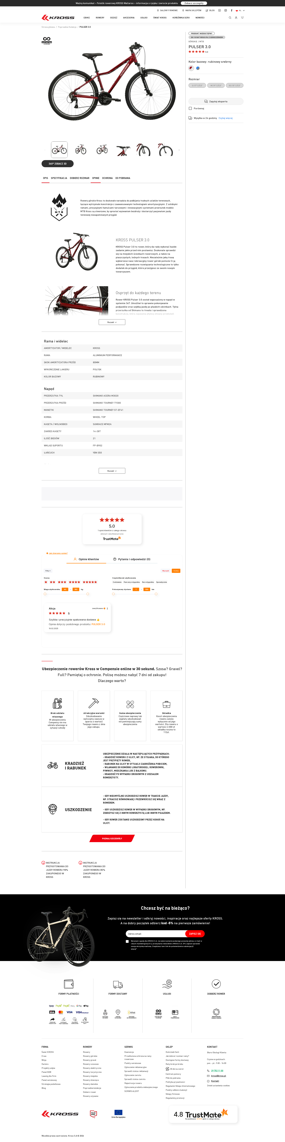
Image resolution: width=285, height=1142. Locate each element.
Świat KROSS (48, 1052)
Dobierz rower (89, 1092)
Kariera (45, 1064)
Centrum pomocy (173, 1073)
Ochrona (107, 178)
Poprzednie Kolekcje (67, 26)
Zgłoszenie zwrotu (132, 1075)
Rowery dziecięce (91, 1080)
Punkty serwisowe (132, 1063)
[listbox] (216, 85)
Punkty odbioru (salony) (176, 1089)
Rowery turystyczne (92, 1072)
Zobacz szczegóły (194, 3)
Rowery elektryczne (92, 1068)
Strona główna (48, 26)
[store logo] (58, 18)
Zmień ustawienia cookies (218, 1085)
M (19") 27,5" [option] (216, 85)
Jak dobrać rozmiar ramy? (177, 1056)
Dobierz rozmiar (79, 178)
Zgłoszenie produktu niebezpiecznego (141, 1087)
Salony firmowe (169, 10)
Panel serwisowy (49, 1080)
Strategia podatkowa (51, 1084)
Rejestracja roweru (133, 1083)
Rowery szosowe (91, 1064)
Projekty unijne (48, 1068)
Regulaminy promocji (175, 1097)
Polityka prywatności (175, 1081)
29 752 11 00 (217, 1070)
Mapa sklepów (193, 10)
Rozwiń (110, 322)
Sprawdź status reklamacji (136, 1071)
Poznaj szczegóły (112, 838)
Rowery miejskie (90, 1076)
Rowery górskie (90, 1056)
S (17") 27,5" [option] (197, 85)
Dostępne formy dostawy (177, 1060)
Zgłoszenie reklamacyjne (135, 1067)
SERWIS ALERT (131, 1091)
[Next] (179, 150)
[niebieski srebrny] (197, 68)
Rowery (86, 1052)
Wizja (44, 1060)
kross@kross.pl (218, 1075)
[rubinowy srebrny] (191, 68)
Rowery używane (90, 1096)
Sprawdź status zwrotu (134, 1079)
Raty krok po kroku (174, 1064)
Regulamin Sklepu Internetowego (180, 1085)
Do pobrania (122, 178)
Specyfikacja (59, 178)
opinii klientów (112, 530)
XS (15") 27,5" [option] (235, 85)
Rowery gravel (89, 1060)
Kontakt (215, 1081)
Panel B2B (46, 1072)
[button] (241, 10)
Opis (45, 178)
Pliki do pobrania (173, 1077)
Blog (212, 10)
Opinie (95, 178)
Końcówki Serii (172, 1052)
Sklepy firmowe (173, 1093)
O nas (44, 1056)
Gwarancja (129, 1052)
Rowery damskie (90, 1084)
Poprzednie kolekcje (92, 1088)
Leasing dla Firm (49, 1076)
